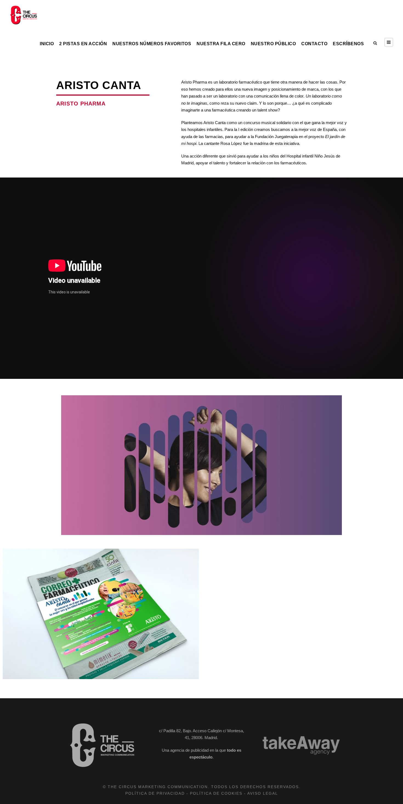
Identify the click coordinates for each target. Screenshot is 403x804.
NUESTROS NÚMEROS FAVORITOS (151, 43)
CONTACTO (314, 43)
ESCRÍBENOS (348, 43)
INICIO (47, 43)
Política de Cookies (216, 793)
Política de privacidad (155, 793)
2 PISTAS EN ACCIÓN (83, 43)
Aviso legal (262, 793)
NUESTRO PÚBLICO (273, 43)
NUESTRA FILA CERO (221, 43)
